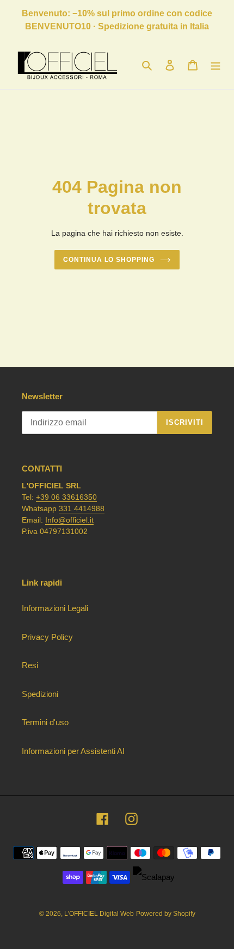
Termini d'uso (45, 722)
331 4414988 (81, 508)
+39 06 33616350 (66, 497)
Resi (30, 665)
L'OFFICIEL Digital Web (99, 913)
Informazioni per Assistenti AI (73, 751)
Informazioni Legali (55, 608)
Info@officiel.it (69, 520)
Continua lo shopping (109, 259)
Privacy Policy (47, 637)
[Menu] (215, 65)
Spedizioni (40, 694)
